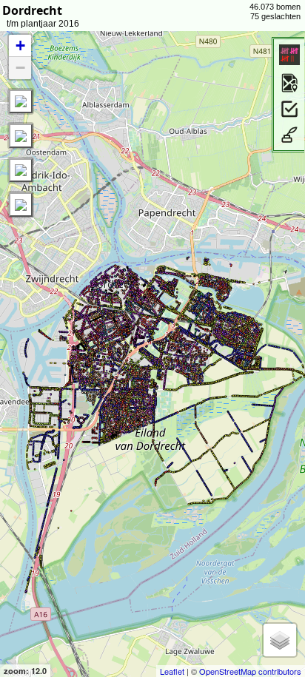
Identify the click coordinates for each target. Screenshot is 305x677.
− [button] (20, 67)
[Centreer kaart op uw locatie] (21, 101)
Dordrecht (32, 10)
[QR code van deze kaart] (21, 204)
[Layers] (280, 640)
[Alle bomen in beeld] (21, 135)
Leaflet (172, 671)
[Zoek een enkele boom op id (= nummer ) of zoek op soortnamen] (21, 170)
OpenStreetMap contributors (250, 671)
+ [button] (20, 45)
